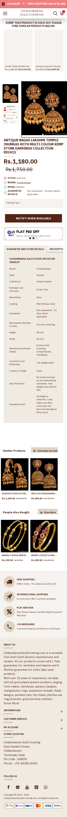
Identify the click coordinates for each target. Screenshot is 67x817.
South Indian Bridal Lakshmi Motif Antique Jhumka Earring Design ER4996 (18, 66)
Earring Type (13, 202)
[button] (25, 107)
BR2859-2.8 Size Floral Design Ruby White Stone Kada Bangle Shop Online (44, 555)
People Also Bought (16, 512)
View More (50, 512)
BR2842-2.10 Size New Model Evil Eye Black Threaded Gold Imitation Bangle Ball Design (15, 555)
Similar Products (14, 450)
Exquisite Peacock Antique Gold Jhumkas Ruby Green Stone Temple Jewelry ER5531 (15, 493)
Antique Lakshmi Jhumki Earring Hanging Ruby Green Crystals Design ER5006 (49, 66)
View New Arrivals (47, 450)
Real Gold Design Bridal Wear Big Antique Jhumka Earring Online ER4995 (44, 493)
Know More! (11, 703)
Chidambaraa (24, 182)
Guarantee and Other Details (25, 249)
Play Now (21, 615)
